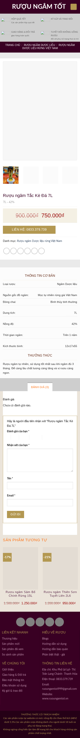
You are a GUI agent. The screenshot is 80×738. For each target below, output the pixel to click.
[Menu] (5, 6)
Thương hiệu (9, 638)
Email (11, 495)
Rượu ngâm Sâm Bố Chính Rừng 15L (20, 593)
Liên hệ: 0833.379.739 (29, 229)
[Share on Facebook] (13, 251)
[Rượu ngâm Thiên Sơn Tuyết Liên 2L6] (60, 568)
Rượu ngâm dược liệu (39, 45)
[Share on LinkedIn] (41, 251)
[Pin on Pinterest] (34, 251)
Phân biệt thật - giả (53, 654)
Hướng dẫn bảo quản (55, 649)
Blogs (45, 638)
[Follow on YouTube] (59, 622)
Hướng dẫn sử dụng (54, 644)
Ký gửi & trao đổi (12, 691)
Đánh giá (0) (40, 387)
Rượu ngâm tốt (39, 7)
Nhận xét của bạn (18, 445)
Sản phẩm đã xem (12, 649)
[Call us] (49, 622)
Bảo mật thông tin (13, 680)
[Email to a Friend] (27, 251)
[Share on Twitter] (20, 251)
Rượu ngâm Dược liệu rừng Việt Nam (48, 47)
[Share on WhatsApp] (6, 251)
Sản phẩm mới (10, 644)
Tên (10, 478)
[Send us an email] (40, 622)
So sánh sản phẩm (13, 654)
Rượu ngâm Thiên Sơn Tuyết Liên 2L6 (60, 593)
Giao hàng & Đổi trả (14, 675)
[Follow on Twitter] (30, 622)
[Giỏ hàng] (73, 7)
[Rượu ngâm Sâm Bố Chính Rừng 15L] (20, 568)
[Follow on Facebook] (20, 622)
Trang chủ (12, 45)
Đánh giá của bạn (18, 431)
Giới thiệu (8, 669)
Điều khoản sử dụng (14, 685)
